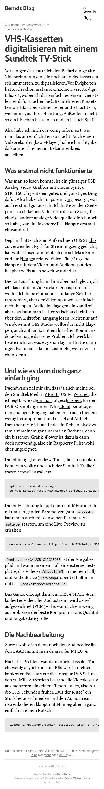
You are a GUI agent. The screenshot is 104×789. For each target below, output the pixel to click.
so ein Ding (62, 199)
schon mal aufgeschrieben (56, 400)
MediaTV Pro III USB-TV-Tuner (59, 394)
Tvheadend (59, 406)
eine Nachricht (41, 755)
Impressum (45, 766)
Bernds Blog (20, 8)
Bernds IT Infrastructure (77, 778)
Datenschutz (58, 766)
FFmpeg (27, 258)
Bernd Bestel (64, 774)
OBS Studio (85, 240)
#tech (30, 29)
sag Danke (65, 755)
